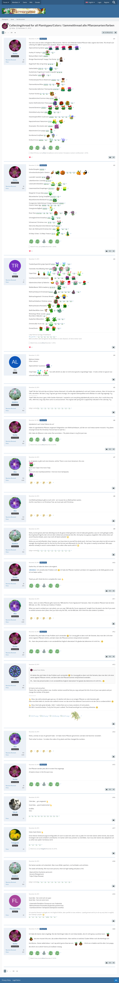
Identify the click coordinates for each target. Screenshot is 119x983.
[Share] (115, 32)
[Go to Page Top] (116, 980)
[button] (90, 2)
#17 (114, 828)
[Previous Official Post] (110, 251)
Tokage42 (43, 849)
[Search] (114, 2)
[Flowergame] (59, 11)
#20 (114, 929)
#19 (114, 894)
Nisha (13, 28)
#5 (114, 387)
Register (106, 2)
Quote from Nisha (39, 670)
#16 (114, 797)
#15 (114, 764)
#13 (114, 664)
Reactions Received (11, 60)
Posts (7, 62)
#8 (114, 496)
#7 (114, 457)
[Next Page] (15, 32)
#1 (114, 39)
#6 (114, 420)
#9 (114, 529)
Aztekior (33, 570)
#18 (114, 861)
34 (11, 32)
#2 (114, 165)
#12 (114, 632)
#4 (114, 355)
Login (99, 2)
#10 (114, 562)
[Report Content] (110, 157)
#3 (114, 259)
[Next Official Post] (113, 157)
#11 (114, 599)
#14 (114, 732)
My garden (32, 337)
